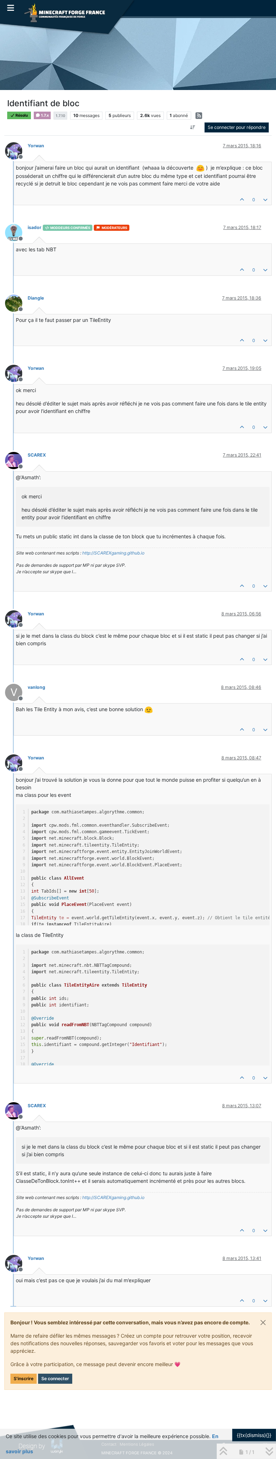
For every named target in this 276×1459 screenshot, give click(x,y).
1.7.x (44, 115)
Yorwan (36, 145)
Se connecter (55, 1378)
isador (34, 227)
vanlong (36, 687)
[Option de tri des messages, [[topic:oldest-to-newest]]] (193, 127)
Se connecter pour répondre (237, 127)
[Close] (263, 1322)
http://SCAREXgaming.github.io (113, 553)
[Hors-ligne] (16, 150)
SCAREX (37, 455)
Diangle (36, 298)
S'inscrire (23, 1378)
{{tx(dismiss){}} (254, 1435)
